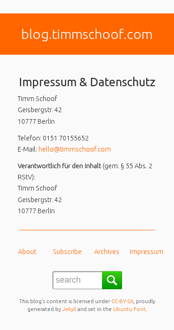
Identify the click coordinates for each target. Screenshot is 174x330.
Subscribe (67, 251)
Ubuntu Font (129, 309)
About (27, 251)
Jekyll (69, 309)
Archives (106, 251)
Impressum (146, 251)
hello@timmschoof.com (75, 149)
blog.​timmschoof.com (87, 33)
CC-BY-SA (122, 301)
